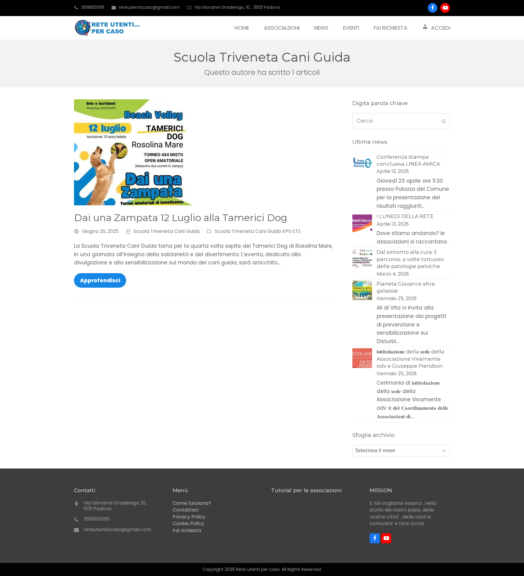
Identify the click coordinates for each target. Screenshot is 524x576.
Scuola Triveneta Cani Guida (166, 231)
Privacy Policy (189, 516)
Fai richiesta (187, 530)
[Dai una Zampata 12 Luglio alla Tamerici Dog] (134, 151)
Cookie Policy (188, 523)
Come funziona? (192, 503)
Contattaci (186, 509)
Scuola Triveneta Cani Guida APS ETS (258, 231)
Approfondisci (100, 280)
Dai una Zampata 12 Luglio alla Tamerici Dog (180, 217)
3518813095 (92, 7)
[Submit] (444, 121)
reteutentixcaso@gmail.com (117, 529)
